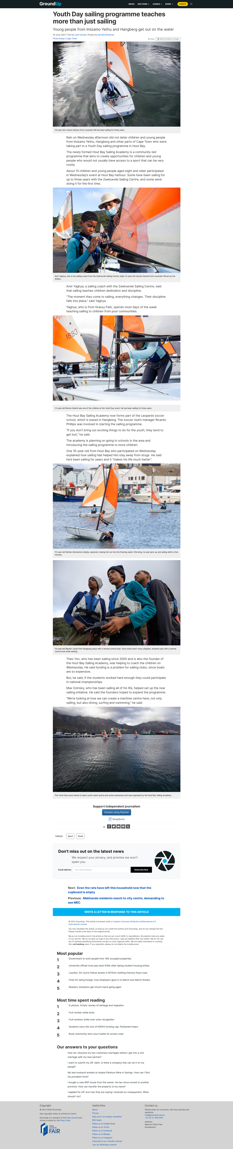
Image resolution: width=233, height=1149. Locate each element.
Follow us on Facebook (102, 1130)
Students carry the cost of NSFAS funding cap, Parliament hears (103, 1026)
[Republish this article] (128, 827)
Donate (182, 4)
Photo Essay (59, 38)
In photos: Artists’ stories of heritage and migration (96, 1005)
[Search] (191, 4)
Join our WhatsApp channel (104, 1144)
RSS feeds (96, 1120)
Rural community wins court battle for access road (96, 1033)
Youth (80, 836)
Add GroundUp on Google (169, 39)
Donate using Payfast (116, 812)
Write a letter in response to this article (116, 912)
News (131, 4)
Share (152, 39)
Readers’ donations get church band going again (95, 987)
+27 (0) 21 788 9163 (154, 1118)
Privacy (95, 1113)
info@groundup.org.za (155, 1115)
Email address (64, 870)
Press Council (72, 1118)
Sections (144, 4)
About (94, 1109)
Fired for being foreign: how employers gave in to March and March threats (109, 980)
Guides (157, 4)
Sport (70, 836)
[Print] (123, 827)
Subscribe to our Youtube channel (107, 1141)
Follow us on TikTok (100, 1127)
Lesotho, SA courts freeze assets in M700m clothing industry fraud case (108, 972)
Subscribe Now (141, 870)
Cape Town (71, 38)
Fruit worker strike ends (81, 1012)
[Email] (118, 827)
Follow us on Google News (103, 1123)
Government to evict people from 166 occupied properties (100, 958)
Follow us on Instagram (102, 1137)
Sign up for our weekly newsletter (107, 1116)
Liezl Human (80, 34)
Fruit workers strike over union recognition (91, 1019)
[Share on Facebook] (109, 827)
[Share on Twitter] (114, 827)
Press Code (65, 1120)
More (169, 4)
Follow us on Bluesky (101, 1134)
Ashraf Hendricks (106, 34)
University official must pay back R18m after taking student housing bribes (109, 965)
